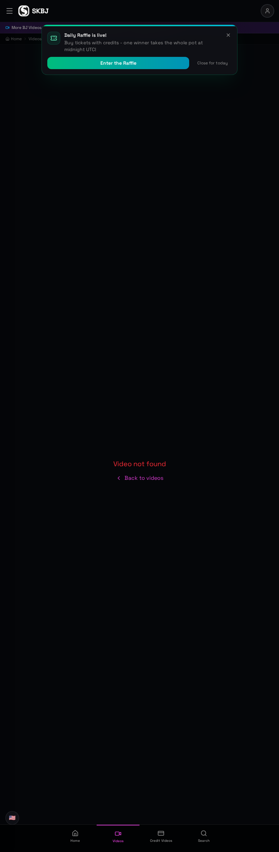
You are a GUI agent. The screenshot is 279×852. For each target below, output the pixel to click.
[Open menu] (9, 11)
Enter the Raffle (118, 63)
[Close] (228, 35)
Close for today (212, 63)
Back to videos (144, 478)
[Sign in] (267, 11)
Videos (35, 39)
